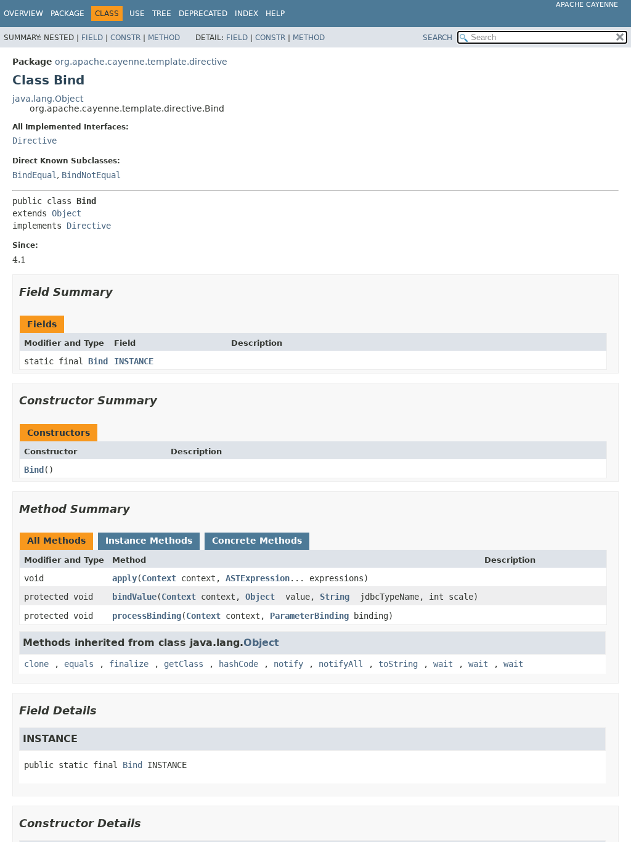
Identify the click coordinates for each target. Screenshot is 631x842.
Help (275, 13)
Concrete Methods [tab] (257, 541)
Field (92, 37)
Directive (34, 140)
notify (288, 664)
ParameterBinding (309, 616)
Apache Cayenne (587, 5)
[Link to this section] (121, 291)
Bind (98, 361)
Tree (161, 13)
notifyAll (341, 664)
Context (159, 578)
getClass (183, 664)
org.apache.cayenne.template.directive (141, 62)
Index (246, 13)
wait (443, 664)
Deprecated (203, 13)
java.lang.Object (47, 99)
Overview (23, 13)
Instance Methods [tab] (148, 541)
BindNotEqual (91, 175)
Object (66, 213)
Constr (125, 37)
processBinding (146, 616)
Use (137, 13)
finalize (129, 664)
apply (124, 578)
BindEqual (34, 175)
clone (36, 664)
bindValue (134, 597)
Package (67, 13)
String (334, 597)
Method (164, 37)
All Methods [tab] (56, 541)
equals (79, 664)
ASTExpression (258, 578)
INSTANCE (133, 361)
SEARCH (437, 37)
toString (398, 664)
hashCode (238, 664)
